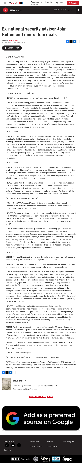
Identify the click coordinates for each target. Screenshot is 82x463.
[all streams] (79, 10)
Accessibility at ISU (69, 442)
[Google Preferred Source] (41, 418)
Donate (74, 3)
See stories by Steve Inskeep (25, 389)
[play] (5, 10)
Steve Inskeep (13, 40)
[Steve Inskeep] (6, 384)
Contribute (50, 442)
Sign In (63, 3)
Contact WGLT (34, 442)
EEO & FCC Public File (36, 446)
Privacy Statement (52, 446)
